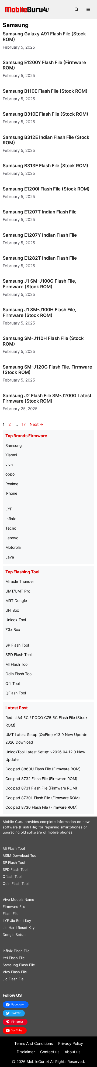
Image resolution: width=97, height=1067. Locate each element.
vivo (9, 464)
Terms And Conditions (33, 1043)
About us (72, 1051)
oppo (10, 474)
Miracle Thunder (19, 581)
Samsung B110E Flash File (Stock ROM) (45, 91)
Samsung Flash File (19, 965)
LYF (8, 509)
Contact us (49, 1051)
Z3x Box (12, 629)
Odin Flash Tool (18, 673)
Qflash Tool (12, 876)
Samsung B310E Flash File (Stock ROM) (45, 114)
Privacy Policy (70, 1043)
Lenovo (11, 538)
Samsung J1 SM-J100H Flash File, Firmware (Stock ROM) (39, 312)
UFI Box (12, 610)
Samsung (13, 445)
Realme (11, 483)
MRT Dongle (16, 600)
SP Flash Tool (17, 645)
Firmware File (14, 906)
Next (36, 424)
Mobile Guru (13, 822)
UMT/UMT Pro (17, 591)
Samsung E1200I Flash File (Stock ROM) (46, 189)
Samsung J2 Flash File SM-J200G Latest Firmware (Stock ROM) (47, 398)
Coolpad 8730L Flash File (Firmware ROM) (42, 797)
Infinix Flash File (16, 951)
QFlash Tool (15, 693)
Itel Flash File (14, 958)
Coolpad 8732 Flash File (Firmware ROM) (41, 778)
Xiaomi (11, 455)
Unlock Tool (15, 619)
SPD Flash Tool (18, 654)
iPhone (11, 493)
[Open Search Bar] (76, 9)
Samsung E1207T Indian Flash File (40, 212)
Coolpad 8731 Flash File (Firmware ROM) (41, 788)
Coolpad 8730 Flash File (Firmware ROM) (41, 807)
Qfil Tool (12, 683)
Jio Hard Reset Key (18, 927)
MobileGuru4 (38, 1061)
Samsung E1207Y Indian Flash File (40, 235)
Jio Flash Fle (13, 979)
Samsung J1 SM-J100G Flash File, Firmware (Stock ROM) (39, 283)
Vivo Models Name (18, 899)
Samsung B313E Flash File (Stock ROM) (45, 165)
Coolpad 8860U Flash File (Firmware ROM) (43, 769)
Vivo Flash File (15, 972)
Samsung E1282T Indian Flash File (40, 258)
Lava (9, 557)
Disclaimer (26, 1051)
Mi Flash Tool (14, 848)
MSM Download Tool (20, 855)
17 (24, 424)
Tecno (10, 528)
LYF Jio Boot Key (17, 920)
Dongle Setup (14, 934)
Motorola (13, 547)
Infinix (10, 518)
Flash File (11, 913)
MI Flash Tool (16, 664)
